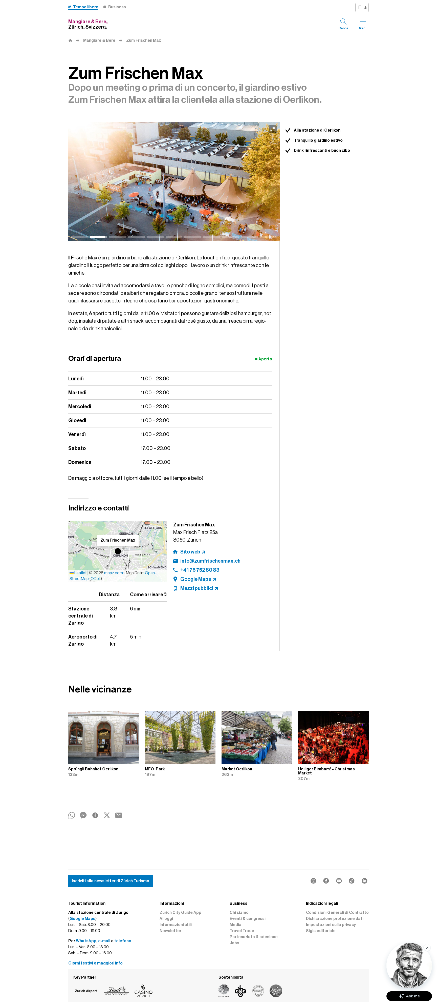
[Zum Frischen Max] (174, 181)
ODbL (96, 579)
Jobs (234, 943)
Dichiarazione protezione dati (334, 919)
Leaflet (80, 573)
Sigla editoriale (321, 931)
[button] (118, 551)
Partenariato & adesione (254, 937)
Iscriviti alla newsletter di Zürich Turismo (110, 881)
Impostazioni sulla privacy (331, 925)
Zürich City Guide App (180, 913)
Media (236, 925)
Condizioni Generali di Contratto (337, 913)
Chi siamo (239, 913)
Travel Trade (242, 931)
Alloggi (166, 919)
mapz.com (114, 573)
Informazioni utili (176, 925)
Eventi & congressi (248, 919)
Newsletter (170, 931)
